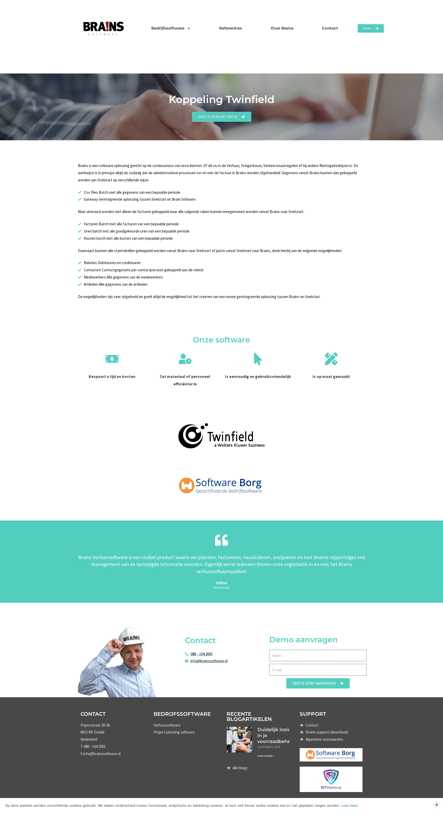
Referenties (230, 28)
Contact (330, 28)
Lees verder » (265, 756)
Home (86, 64)
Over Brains (282, 28)
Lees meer (349, 805)
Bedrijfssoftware (167, 28)
